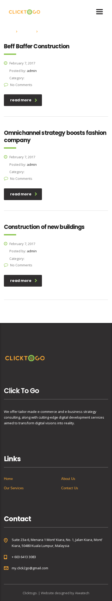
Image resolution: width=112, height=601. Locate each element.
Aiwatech (82, 593)
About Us (68, 479)
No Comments (21, 84)
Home (8, 31)
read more (21, 100)
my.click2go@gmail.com (30, 568)
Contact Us (69, 488)
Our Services (14, 488)
